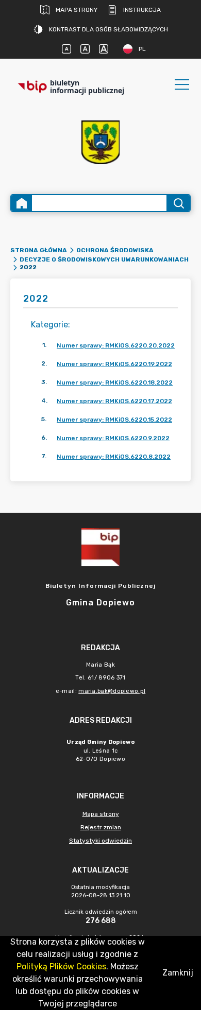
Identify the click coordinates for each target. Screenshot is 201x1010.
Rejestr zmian (100, 827)
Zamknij (177, 973)
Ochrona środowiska (115, 250)
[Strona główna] (21, 203)
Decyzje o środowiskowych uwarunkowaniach (104, 259)
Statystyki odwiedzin (100, 840)
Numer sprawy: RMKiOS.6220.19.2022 (114, 364)
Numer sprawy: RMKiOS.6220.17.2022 (114, 401)
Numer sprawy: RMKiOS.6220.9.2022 (113, 438)
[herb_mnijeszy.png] (100, 142)
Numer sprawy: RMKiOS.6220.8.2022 (114, 456)
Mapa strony (76, 9)
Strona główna (38, 250)
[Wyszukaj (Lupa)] (178, 203)
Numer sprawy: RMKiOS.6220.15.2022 (114, 419)
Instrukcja (142, 9)
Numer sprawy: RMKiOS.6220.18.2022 (115, 382)
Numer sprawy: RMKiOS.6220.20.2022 (116, 345)
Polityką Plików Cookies (61, 966)
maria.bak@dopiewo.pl (111, 691)
